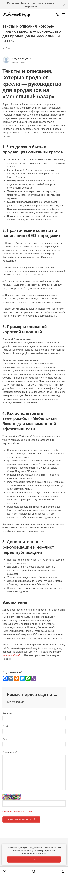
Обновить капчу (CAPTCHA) (17, 811)
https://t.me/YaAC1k (12, 655)
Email (5, 726)
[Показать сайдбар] (64, 14)
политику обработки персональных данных (38, 852)
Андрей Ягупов (21, 58)
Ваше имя (7, 713)
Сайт (5, 739)
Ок (34, 859)
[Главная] (4, 871)
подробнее (30, 6)
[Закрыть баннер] (64, 4)
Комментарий (9, 752)
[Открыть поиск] (33, 871)
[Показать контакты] (57, 14)
